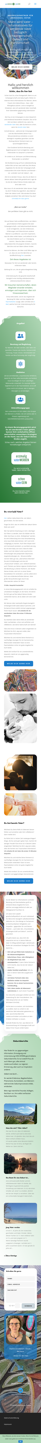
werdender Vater (10, 124)
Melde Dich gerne (21, 67)
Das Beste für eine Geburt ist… (17, 1178)
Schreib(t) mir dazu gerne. (20, 198)
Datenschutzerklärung (11, 1418)
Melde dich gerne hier (18, 664)
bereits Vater (22, 127)
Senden (28, 1306)
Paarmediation (11, 302)
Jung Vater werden (13, 1227)
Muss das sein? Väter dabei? (16, 1128)
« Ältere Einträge (10, 1256)
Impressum (8, 1424)
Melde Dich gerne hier (18, 881)
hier (22, 255)
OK (20, 1441)
